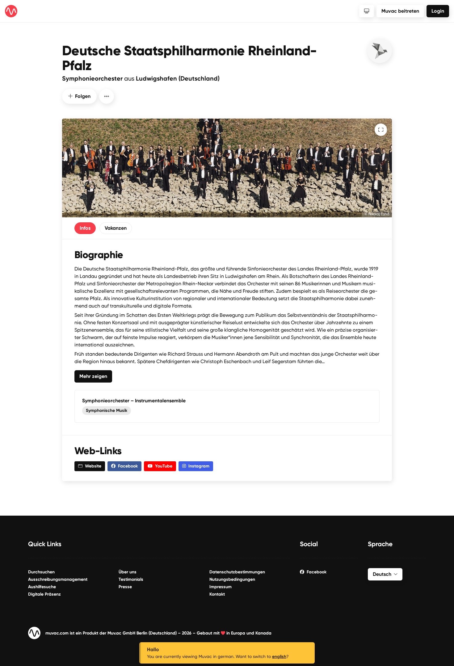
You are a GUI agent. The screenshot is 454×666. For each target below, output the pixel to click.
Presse (125, 586)
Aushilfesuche (42, 586)
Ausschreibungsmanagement (57, 579)
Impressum (220, 586)
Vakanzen (116, 228)
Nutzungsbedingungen (232, 579)
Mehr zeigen (93, 376)
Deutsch (382, 574)
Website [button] (93, 466)
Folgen (82, 96)
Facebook (316, 572)
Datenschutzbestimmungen (237, 572)
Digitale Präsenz (44, 594)
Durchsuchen (41, 572)
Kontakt (217, 594)
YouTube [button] (163, 466)
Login (437, 11)
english (279, 656)
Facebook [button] (128, 466)
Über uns (128, 572)
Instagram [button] (198, 466)
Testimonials (131, 579)
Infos (85, 228)
